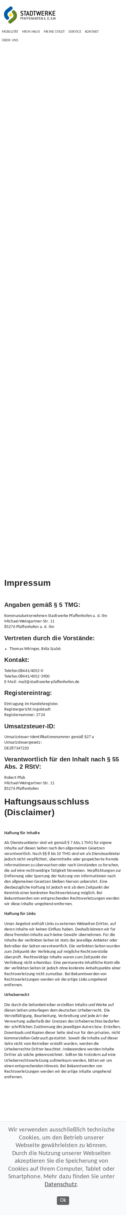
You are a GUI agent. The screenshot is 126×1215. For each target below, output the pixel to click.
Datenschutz (61, 1185)
